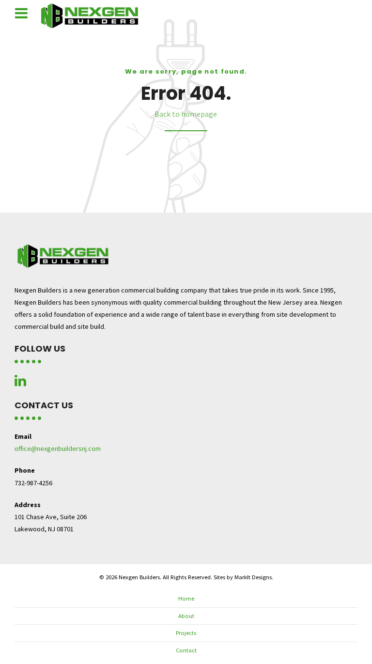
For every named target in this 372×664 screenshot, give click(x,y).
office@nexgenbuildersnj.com (58, 448)
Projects (186, 632)
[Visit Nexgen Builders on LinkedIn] (20, 383)
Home (186, 598)
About (186, 615)
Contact (186, 650)
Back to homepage (186, 114)
